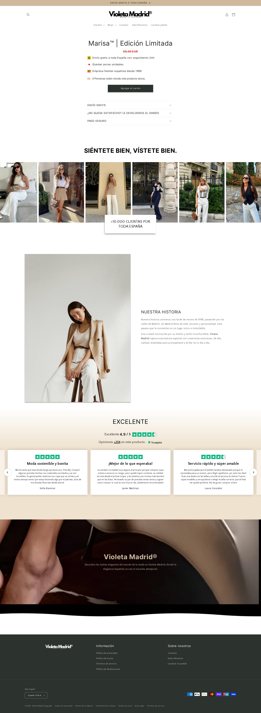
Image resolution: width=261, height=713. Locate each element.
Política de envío (125, 706)
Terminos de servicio (106, 664)
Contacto (172, 653)
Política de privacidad (106, 653)
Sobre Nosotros (175, 658)
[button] (28, 14)
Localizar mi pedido (177, 664)
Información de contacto (106, 706)
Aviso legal (139, 706)
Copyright (48, 706)
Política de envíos (104, 658)
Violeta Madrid (38, 706)
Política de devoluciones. (108, 669)
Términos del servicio (155, 706)
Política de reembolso (84, 706)
